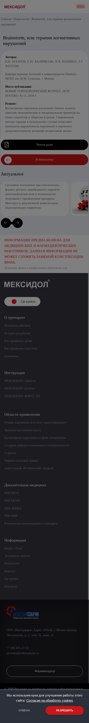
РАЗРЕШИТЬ (64, 710)
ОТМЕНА (24, 710)
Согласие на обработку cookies (49, 700)
